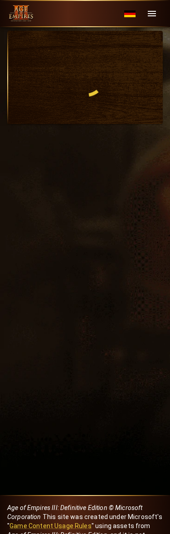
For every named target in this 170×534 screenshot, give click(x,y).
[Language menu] (130, 14)
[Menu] (152, 13)
